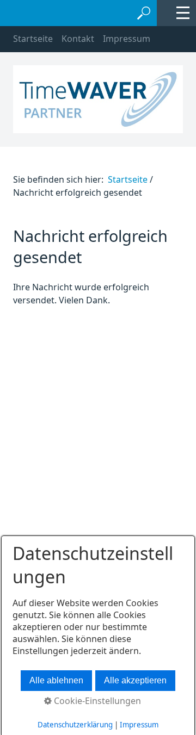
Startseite (33, 39)
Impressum (126, 39)
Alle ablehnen (56, 680)
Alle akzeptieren (135, 680)
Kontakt (78, 39)
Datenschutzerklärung (75, 725)
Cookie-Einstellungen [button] (96, 701)
